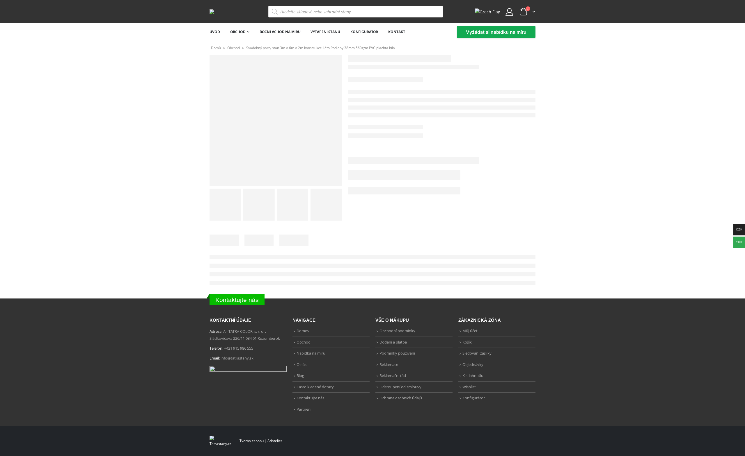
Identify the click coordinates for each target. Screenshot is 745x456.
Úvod (215, 31)
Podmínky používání (397, 353)
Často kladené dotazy (315, 386)
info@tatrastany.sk (237, 358)
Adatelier (274, 440)
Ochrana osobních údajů (400, 397)
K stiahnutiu (472, 375)
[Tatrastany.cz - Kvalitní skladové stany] (225, 11)
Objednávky (472, 364)
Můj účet (470, 330)
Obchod (238, 31)
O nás (301, 364)
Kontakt (396, 31)
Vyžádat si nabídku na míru (496, 32)
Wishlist (469, 386)
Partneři (304, 409)
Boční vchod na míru (280, 31)
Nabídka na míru (311, 353)
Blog (300, 375)
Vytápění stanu (325, 31)
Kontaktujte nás (237, 299)
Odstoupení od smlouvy (400, 386)
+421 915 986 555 (238, 348)
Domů (216, 47)
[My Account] (509, 12)
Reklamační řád (392, 375)
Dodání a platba (393, 342)
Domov (303, 330)
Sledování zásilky (477, 353)
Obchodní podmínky (397, 330)
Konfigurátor (364, 31)
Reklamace (388, 364)
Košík (467, 342)
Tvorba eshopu (252, 440)
